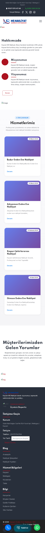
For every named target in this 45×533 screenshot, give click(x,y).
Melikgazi (6, 476)
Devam (7, 93)
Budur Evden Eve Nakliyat (20, 160)
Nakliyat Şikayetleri (10, 458)
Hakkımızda (11, 40)
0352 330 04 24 (33, 8)
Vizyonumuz (18, 74)
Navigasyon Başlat (20, 438)
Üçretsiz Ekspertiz (18, 407)
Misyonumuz (19, 60)
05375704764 (16, 434)
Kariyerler (7, 495)
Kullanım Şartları (9, 506)
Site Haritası (7, 510)
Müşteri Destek (9, 499)
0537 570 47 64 (14, 8)
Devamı (9, 171)
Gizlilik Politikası (9, 503)
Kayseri (6, 472)
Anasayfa (6, 454)
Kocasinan (7, 480)
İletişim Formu (10, 442)
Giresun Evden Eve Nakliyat (21, 298)
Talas (5, 483)
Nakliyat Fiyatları (9, 462)
